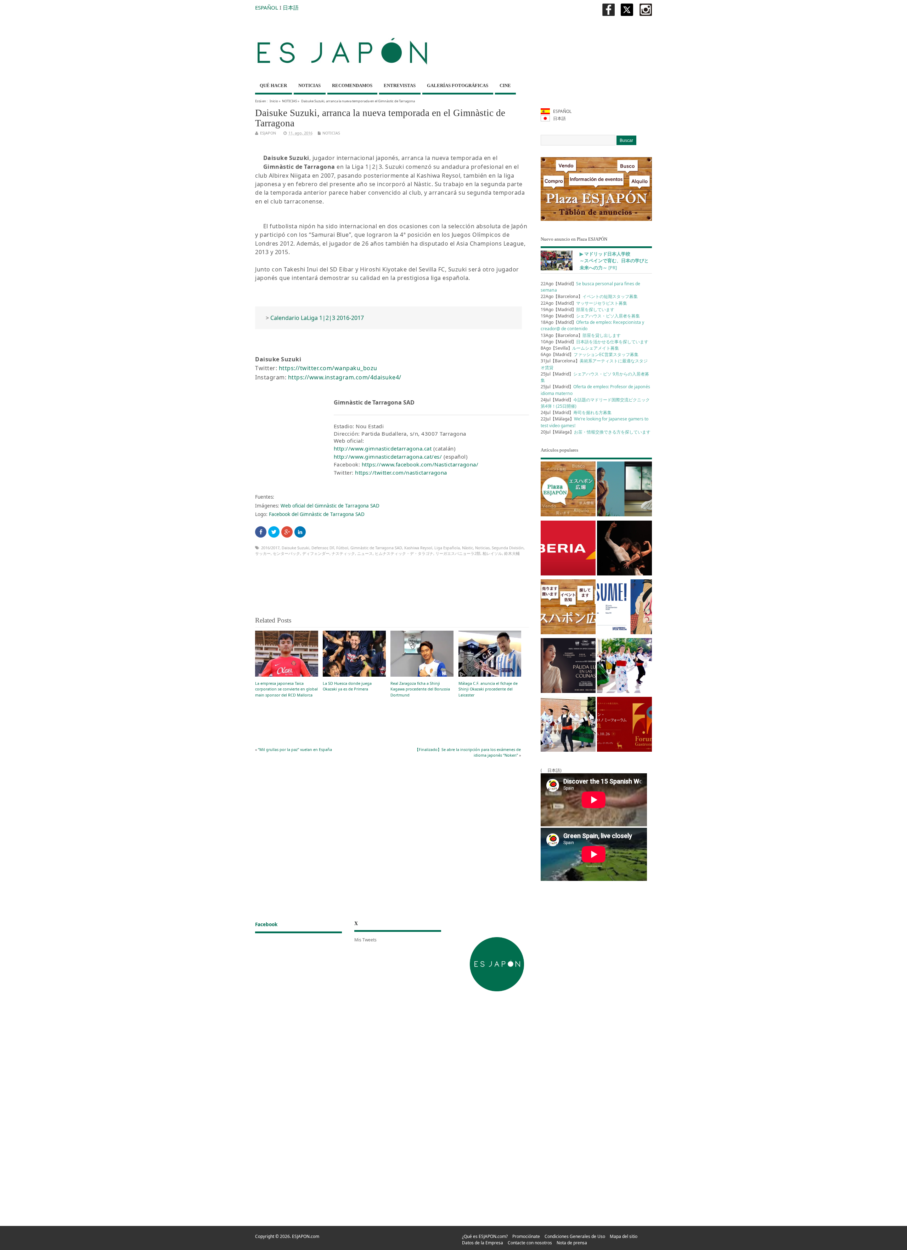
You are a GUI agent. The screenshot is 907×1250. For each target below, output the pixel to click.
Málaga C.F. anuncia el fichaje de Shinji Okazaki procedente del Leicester (488, 689)
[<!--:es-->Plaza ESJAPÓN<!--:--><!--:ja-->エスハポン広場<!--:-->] (568, 490)
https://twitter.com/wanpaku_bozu (328, 368)
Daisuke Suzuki (295, 547)
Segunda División (508, 547)
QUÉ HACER (273, 85)
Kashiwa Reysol (418, 547)
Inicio (274, 101)
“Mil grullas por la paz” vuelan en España (295, 749)
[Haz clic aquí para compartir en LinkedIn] (300, 532)
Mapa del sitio (623, 1236)
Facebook (266, 924)
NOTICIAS (309, 85)
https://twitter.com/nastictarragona (401, 472)
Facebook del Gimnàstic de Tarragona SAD (317, 514)
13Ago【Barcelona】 (581, 335)
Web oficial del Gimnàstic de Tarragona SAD (330, 506)
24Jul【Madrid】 (576, 412)
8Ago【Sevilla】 (580, 348)
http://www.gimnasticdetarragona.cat (383, 448)
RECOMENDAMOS (352, 85)
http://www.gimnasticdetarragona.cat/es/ (388, 456)
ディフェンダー (315, 553)
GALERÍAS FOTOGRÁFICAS (457, 85)
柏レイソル (492, 553)
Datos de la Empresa (482, 1243)
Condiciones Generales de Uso (575, 1236)
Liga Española (447, 547)
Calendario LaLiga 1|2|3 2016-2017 (317, 318)
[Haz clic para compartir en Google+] (287, 532)
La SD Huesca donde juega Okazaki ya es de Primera (347, 686)
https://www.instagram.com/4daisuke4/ (344, 377)
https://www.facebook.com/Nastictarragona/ (420, 464)
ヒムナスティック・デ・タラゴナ (404, 553)
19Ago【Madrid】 (577, 309)
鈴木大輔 (512, 553)
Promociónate (526, 1236)
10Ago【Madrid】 (594, 342)
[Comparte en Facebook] (260, 532)
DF (331, 547)
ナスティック (343, 553)
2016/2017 (270, 547)
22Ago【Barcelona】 (589, 296)
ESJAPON (268, 133)
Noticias (482, 547)
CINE (505, 85)
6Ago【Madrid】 (589, 354)
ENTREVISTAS (400, 85)
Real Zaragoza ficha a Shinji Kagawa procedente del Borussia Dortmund (420, 689)
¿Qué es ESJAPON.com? (485, 1236)
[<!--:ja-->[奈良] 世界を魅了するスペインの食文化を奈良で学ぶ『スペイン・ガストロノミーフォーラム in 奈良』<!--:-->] (624, 725)
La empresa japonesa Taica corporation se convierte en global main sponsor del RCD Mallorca (286, 689)
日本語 (291, 7)
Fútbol (342, 547)
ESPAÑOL (266, 7)
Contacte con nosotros (530, 1243)
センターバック (286, 553)
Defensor (319, 547)
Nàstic (467, 547)
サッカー (263, 553)
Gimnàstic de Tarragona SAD (376, 547)
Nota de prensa (572, 1243)
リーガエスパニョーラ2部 (457, 553)
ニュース (365, 553)
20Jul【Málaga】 (595, 432)
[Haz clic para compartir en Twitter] (274, 532)
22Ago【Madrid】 (584, 303)
